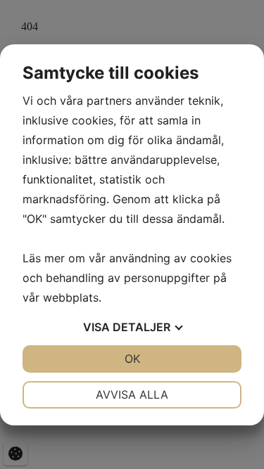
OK (132, 359)
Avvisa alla (132, 394)
